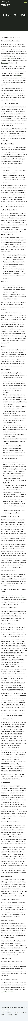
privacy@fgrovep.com (7, 992)
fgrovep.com (4, 63)
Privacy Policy (19, 75)
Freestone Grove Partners (18, 1007)
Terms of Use (10, 58)
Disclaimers (24, 1012)
